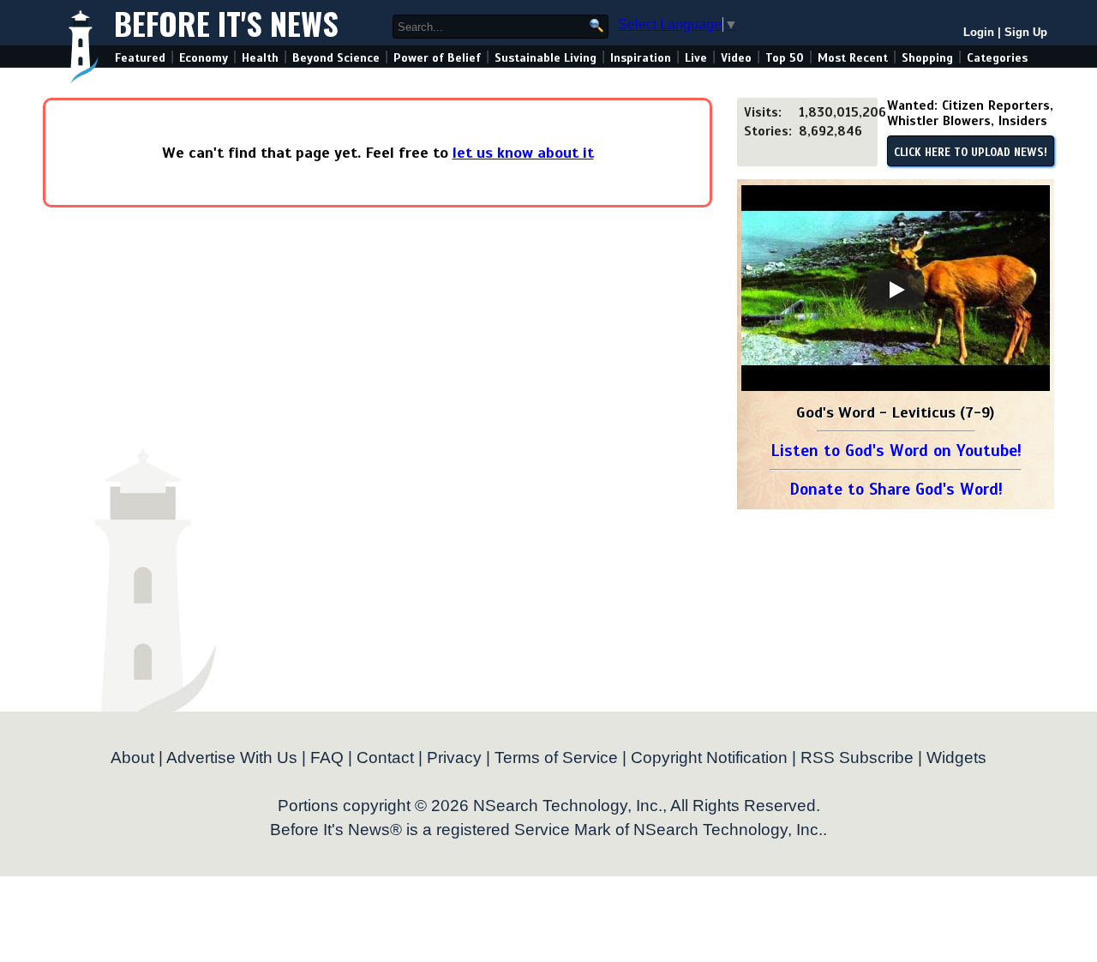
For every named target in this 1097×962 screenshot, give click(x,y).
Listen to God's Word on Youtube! (896, 450)
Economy (203, 58)
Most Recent (853, 58)
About (132, 758)
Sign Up (1025, 32)
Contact (385, 758)
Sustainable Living (545, 58)
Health (260, 58)
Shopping (927, 58)
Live (696, 58)
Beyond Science (336, 58)
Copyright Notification (709, 758)
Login (978, 32)
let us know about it (523, 152)
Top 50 (784, 58)
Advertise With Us (231, 758)
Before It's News (226, 22)
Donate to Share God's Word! (896, 489)
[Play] (895, 289)
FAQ (327, 758)
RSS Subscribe (857, 758)
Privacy (454, 758)
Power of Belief (437, 58)
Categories (997, 58)
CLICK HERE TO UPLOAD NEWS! (970, 152)
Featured (140, 58)
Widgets (956, 758)
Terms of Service (556, 758)
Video (736, 58)
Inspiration (640, 58)
